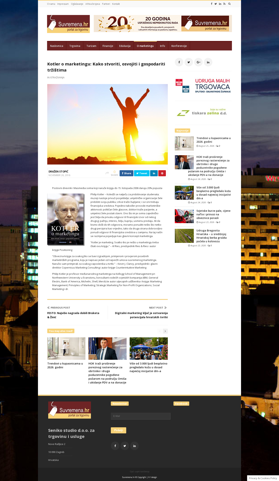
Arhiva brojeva (92, 4)
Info (162, 46)
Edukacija (125, 46)
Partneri (106, 4)
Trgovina (74, 46)
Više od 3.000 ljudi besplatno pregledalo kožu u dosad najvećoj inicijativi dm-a (148, 367)
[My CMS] (68, 24)
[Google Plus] (198, 62)
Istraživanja (57, 77)
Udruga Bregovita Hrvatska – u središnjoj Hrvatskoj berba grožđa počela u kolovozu (211, 236)
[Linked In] (220, 4)
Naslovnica (56, 46)
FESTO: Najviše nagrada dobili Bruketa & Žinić (73, 315)
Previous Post (60, 307)
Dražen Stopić (58, 171)
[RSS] (224, 4)
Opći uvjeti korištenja (139, 471)
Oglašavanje (77, 4)
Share (127, 173)
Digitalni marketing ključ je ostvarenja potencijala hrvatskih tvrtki (141, 315)
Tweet (143, 173)
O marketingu (145, 46)
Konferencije (179, 46)
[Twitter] (215, 4)
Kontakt (116, 4)
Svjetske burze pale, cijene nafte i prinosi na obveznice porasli (213, 214)
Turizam (91, 46)
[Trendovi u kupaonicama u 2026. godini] (184, 143)
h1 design (152, 477)
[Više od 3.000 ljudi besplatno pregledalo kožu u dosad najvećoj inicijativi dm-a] (184, 192)
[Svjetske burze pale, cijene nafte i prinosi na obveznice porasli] (184, 216)
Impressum (63, 4)
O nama (51, 4)
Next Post (156, 307)
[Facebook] (211, 4)
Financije (107, 46)
